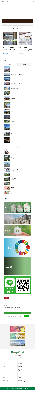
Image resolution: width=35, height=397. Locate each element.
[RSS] (20, 357)
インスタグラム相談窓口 (21, 381)
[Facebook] (17, 357)
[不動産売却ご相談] (17, 235)
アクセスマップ (5, 381)
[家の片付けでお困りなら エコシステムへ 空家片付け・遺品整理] (17, 274)
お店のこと (24, 64)
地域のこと (10, 64)
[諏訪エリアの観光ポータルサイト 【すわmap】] (17, 345)
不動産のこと (11, 146)
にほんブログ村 (6, 301)
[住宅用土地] (17, 212)
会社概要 (4, 363)
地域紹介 (4, 377)
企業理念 (4, 366)
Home (5, 60)
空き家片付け (20, 366)
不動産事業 (20, 363)
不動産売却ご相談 (5, 380)
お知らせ (19, 377)
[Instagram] (14, 357)
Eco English (20, 369)
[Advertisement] (17, 9)
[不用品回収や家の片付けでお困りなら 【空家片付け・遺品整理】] (17, 338)
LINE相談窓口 (20, 380)
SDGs (19, 370)
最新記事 (4, 24)
